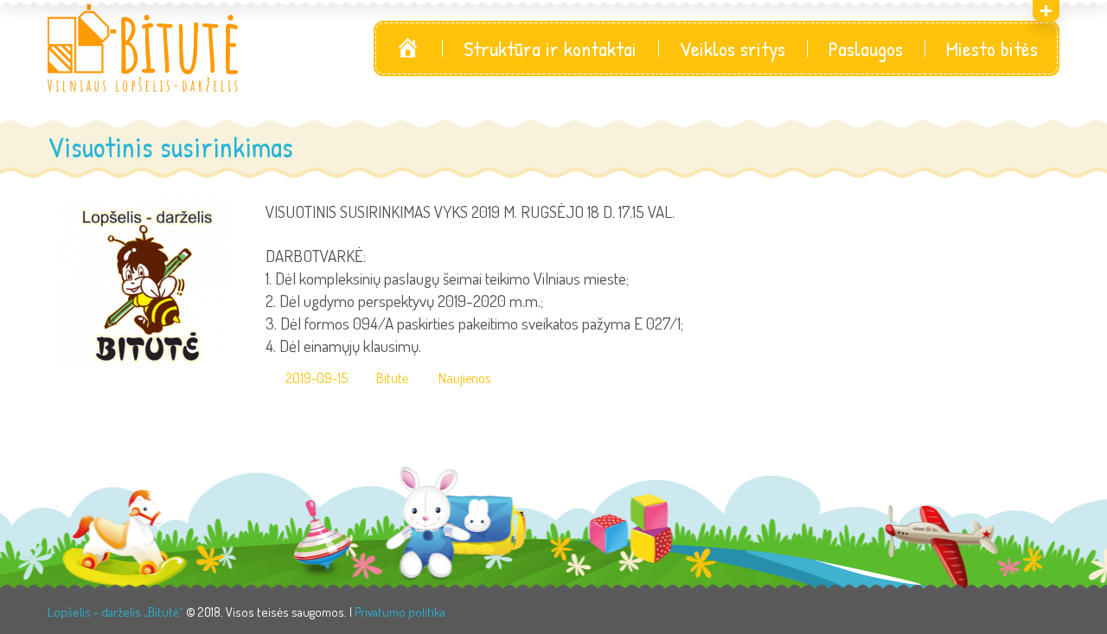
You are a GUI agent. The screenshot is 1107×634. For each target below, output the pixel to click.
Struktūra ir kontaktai (550, 48)
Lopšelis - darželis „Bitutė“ (115, 611)
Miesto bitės (992, 48)
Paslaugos (866, 48)
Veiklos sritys (732, 48)
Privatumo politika (400, 611)
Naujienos (464, 378)
